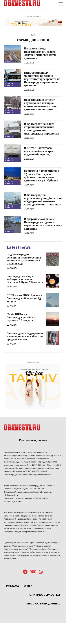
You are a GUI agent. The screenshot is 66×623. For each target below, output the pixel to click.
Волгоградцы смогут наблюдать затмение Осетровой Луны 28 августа (25, 279)
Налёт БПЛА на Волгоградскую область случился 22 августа (22, 317)
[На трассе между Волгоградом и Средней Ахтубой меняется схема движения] (12, 54)
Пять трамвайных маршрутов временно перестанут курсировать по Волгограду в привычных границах (42, 79)
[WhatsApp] (41, 572)
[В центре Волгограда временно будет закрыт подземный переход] (12, 153)
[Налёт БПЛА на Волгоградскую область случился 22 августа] (52, 319)
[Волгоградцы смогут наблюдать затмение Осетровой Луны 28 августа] (52, 281)
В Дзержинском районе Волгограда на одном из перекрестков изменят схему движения (43, 224)
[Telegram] (25, 572)
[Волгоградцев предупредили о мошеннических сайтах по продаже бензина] (52, 338)
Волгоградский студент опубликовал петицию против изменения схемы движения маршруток (40, 104)
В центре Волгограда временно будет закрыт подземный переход (39, 151)
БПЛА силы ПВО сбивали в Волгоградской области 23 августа (24, 298)
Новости (8, 61)
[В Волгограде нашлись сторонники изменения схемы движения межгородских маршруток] (12, 129)
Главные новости (8, 84)
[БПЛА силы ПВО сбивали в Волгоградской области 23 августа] (52, 300)
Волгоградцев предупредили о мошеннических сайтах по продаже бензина (25, 336)
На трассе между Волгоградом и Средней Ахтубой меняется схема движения (40, 53)
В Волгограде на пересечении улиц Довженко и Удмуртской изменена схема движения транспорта (43, 200)
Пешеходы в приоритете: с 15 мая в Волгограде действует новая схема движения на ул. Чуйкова (41, 175)
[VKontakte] (33, 572)
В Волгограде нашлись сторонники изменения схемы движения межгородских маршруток (41, 128)
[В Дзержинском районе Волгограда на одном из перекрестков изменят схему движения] (12, 224)
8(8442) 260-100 (37, 489)
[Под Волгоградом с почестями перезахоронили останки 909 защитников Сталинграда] (52, 259)
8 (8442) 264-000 (41, 498)
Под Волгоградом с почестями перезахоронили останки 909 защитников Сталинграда (24, 259)
